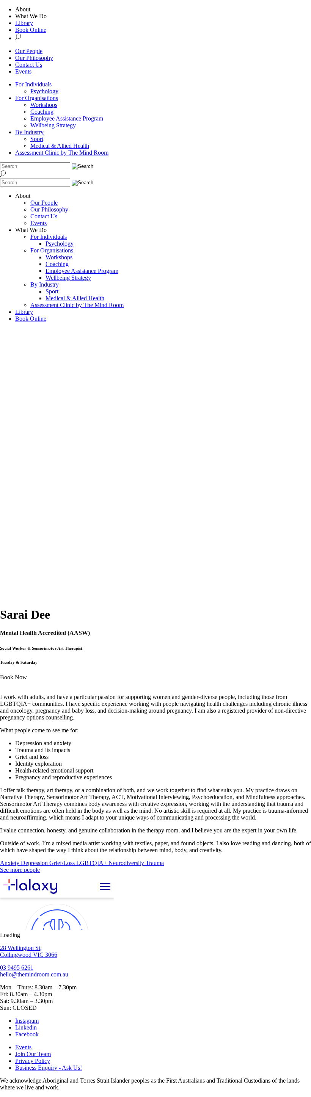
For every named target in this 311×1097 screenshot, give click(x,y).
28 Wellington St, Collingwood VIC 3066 (28, 951)
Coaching (41, 111)
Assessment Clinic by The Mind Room (61, 152)
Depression (35, 863)
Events (23, 71)
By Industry (29, 132)
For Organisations (36, 98)
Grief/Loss (62, 863)
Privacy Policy (32, 1061)
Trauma (155, 863)
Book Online (30, 30)
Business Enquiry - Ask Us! (48, 1067)
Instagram (27, 1020)
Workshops (43, 105)
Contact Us (28, 64)
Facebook (27, 1034)
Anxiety (10, 863)
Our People (28, 51)
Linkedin (26, 1027)
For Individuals (33, 84)
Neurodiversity (127, 863)
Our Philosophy (34, 58)
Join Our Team (33, 1054)
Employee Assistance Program (66, 118)
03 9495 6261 (16, 967)
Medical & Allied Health (59, 146)
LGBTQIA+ (92, 863)
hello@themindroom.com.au (34, 974)
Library (24, 23)
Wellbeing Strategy (53, 125)
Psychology (44, 91)
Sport (36, 139)
